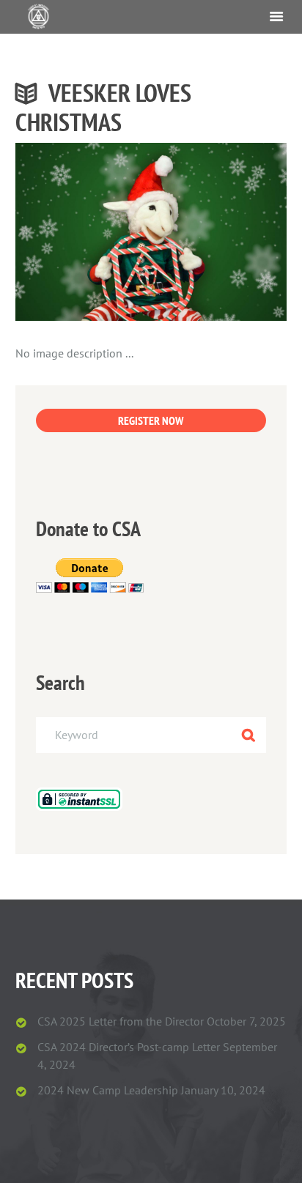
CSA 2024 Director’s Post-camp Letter (128, 1046)
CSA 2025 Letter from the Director (120, 1021)
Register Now (150, 420)
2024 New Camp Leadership (107, 1090)
